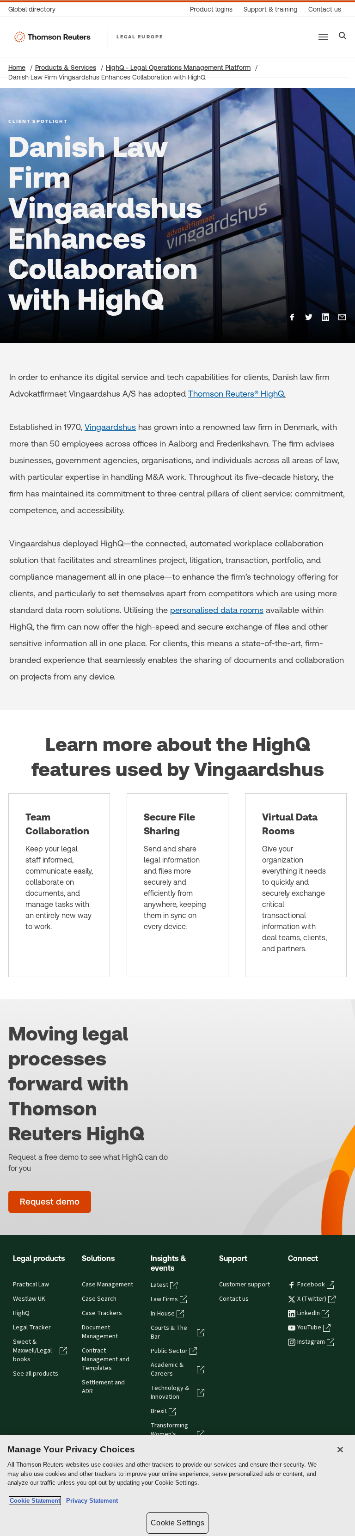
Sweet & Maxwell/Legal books (32, 1351)
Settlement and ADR (103, 1386)
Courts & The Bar (169, 1332)
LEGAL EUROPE (139, 36)
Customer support (244, 1284)
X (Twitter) (311, 1299)
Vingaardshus (110, 427)
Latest (159, 1285)
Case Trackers (102, 1313)
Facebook (311, 1284)
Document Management (100, 1331)
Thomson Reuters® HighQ (236, 393)
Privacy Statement (90, 1500)
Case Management (107, 1284)
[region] (177, 1485)
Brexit (159, 1411)
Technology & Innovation (170, 1392)
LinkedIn (308, 1313)
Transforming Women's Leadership (169, 1434)
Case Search (99, 1299)
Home (16, 67)
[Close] (340, 1449)
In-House (163, 1314)
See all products (35, 1374)
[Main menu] (323, 37)
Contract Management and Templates (105, 1359)
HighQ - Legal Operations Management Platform (178, 67)
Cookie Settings (177, 1523)
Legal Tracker (32, 1327)
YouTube (309, 1327)
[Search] (342, 36)
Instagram (311, 1342)
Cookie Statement (35, 1500)
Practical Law (31, 1284)
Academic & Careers (167, 1369)
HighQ (21, 1313)
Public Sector (169, 1351)
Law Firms (164, 1299)
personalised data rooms (216, 610)
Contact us (234, 1299)
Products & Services (65, 67)
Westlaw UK (29, 1299)
